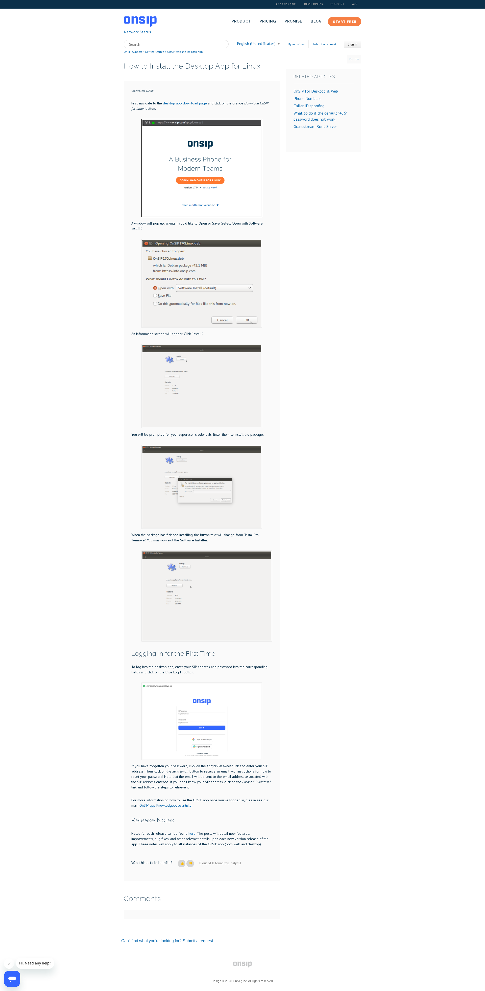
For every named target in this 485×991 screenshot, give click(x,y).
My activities (296, 44)
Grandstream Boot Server (315, 126)
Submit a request (324, 44)
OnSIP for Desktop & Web (316, 91)
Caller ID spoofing (309, 105)
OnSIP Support (133, 52)
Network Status (137, 31)
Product (241, 21)
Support (337, 4)
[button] (181, 863)
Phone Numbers (307, 98)
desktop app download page (185, 103)
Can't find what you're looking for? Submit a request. (167, 941)
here (192, 833)
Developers (313, 4)
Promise (293, 21)
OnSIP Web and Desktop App (185, 52)
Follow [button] (354, 59)
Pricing (268, 21)
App (354, 4)
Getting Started (154, 52)
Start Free (344, 22)
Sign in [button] (352, 44)
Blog (316, 21)
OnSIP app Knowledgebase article (165, 805)
